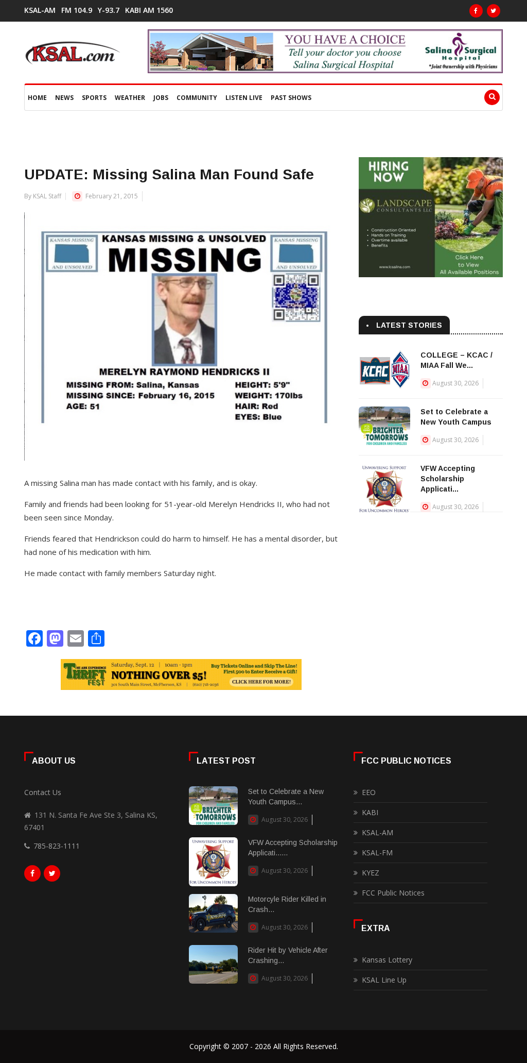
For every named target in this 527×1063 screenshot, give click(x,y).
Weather (130, 97)
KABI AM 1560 (149, 10)
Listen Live (243, 97)
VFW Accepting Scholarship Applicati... (447, 478)
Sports (94, 97)
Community (197, 97)
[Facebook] (476, 11)
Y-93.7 (108, 10)
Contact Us (42, 792)
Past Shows (291, 97)
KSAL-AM (40, 10)
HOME (37, 97)
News (64, 97)
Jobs (160, 97)
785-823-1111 (56, 846)
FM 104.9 (76, 10)
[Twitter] (493, 11)
